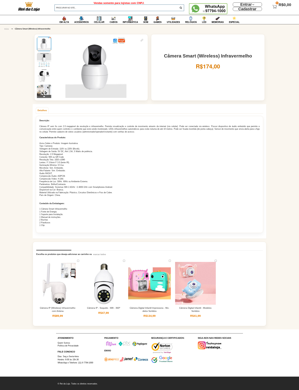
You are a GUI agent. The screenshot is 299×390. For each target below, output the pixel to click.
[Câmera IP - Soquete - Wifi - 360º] (103, 283)
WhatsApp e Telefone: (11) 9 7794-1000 (75, 362)
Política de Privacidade (68, 346)
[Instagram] (219, 345)
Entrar (246, 4)
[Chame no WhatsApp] (209, 9)
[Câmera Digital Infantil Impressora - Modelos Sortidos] (149, 283)
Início (6, 29)
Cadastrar (247, 9)
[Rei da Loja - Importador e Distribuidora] (37, 6)
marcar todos (99, 254)
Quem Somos (64, 343)
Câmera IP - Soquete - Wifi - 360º (103, 308)
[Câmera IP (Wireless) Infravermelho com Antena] (57, 283)
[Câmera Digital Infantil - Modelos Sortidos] (195, 283)
